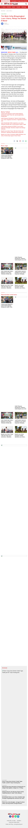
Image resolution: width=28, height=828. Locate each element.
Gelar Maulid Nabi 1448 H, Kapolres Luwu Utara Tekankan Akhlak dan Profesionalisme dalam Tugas (13, 123)
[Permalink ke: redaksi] (2, 23)
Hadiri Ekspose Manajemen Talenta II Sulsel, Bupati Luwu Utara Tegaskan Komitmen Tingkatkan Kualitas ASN (13, 120)
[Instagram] (13, 816)
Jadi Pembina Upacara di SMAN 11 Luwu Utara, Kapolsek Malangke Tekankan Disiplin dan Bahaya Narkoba (13, 128)
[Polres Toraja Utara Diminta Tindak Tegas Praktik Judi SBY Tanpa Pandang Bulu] (14, 724)
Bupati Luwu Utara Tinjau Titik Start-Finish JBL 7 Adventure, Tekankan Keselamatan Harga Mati (12, 131)
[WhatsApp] (15, 816)
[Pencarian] (26, 4)
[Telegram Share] (23, 141)
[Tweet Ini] (17, 141)
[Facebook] (10, 816)
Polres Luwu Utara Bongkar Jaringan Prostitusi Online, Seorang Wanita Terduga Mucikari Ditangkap (13, 802)
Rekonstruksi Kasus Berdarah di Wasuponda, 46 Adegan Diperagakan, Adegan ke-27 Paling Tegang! (13, 787)
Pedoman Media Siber (14, 822)
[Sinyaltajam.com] (10, 4)
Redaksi (19, 820)
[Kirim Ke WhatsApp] (26, 141)
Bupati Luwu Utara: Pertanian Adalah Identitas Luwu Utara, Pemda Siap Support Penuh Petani (13, 135)
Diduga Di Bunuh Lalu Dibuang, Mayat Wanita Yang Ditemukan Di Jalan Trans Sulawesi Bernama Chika (13, 792)
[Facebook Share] (14, 141)
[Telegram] (18, 816)
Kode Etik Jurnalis (11, 820)
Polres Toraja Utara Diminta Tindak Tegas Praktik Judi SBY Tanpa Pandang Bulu (12, 782)
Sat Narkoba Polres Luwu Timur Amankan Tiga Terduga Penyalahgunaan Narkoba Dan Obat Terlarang (13, 797)
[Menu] (2, 4)
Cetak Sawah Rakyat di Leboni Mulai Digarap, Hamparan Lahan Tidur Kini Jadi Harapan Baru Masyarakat (12, 115)
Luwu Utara (3, 13)
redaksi (5, 23)
